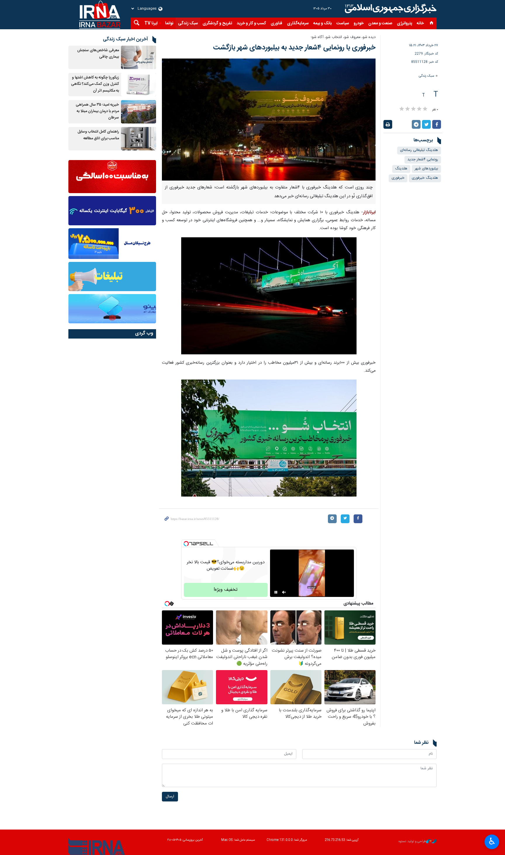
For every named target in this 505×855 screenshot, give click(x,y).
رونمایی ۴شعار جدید (422, 160)
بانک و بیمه (322, 23)
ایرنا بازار (390, 9)
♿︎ (492, 841)
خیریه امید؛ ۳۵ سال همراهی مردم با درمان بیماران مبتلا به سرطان (97, 111)
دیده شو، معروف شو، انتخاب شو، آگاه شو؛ (343, 37)
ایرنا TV (151, 23)
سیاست (342, 23)
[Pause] (275, 592)
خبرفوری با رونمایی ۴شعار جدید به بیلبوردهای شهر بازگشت (294, 48)
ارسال (170, 797)
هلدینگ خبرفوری (425, 178)
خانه (420, 23)
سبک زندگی (188, 23)
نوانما (169, 23)
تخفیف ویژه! (226, 590)
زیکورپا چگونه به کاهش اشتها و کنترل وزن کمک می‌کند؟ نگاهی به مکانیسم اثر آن (95, 84)
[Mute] (284, 592)
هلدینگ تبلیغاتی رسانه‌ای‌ (419, 150)
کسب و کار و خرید (251, 23)
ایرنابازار (369, 212)
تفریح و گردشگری (217, 23)
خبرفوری (398, 178)
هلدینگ (401, 169)
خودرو (359, 23)
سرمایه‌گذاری (298, 23)
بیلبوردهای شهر (426, 169)
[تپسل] (186, 544)
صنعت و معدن (380, 23)
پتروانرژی (404, 23)
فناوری (276, 23)
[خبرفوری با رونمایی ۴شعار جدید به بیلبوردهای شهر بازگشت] (269, 120)
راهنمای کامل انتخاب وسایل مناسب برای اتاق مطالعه (98, 135)
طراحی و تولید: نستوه (412, 841)
